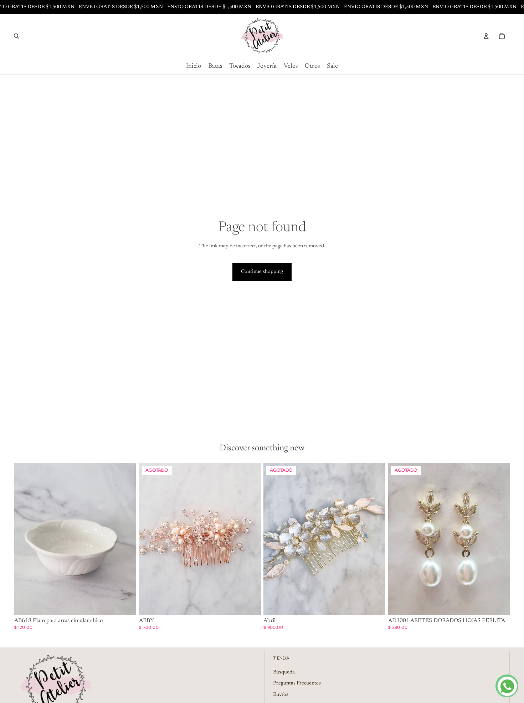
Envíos (280, 694)
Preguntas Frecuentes (297, 683)
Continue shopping (262, 271)
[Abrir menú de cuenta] (486, 36)
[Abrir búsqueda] (16, 36)
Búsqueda (284, 672)
